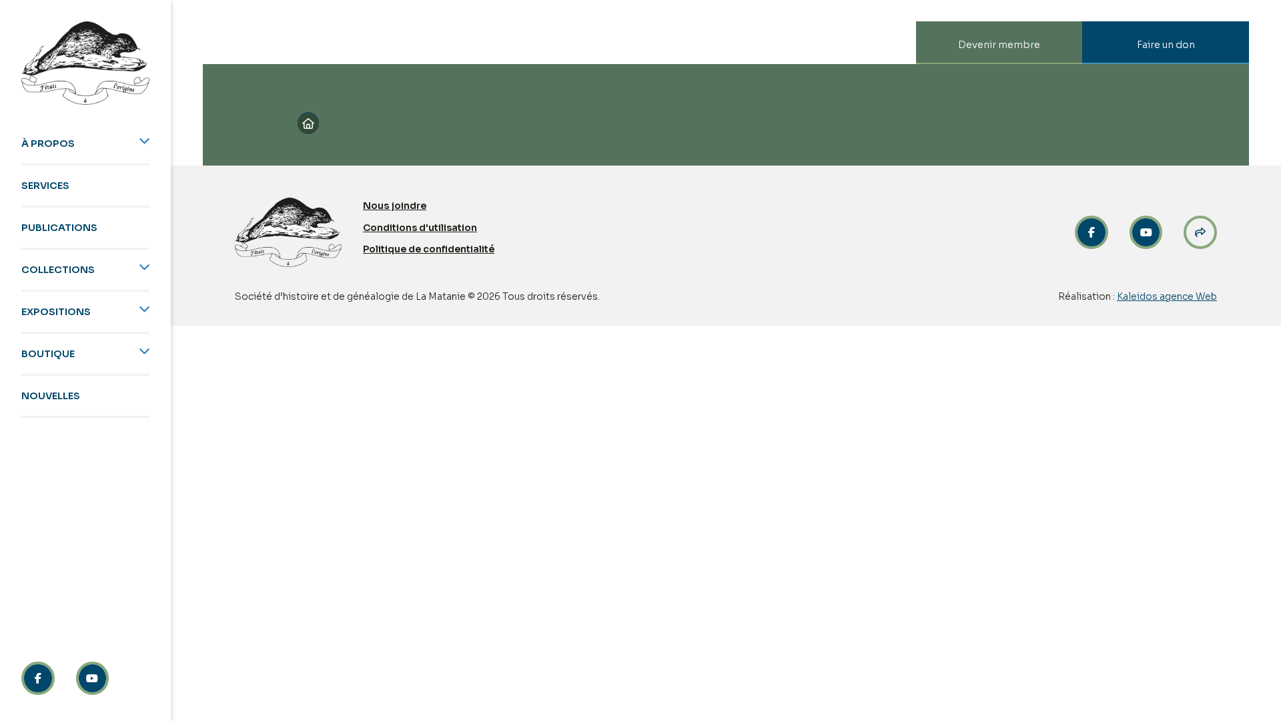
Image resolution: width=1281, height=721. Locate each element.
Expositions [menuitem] (56, 312)
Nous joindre (394, 206)
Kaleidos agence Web (1167, 296)
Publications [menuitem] (59, 228)
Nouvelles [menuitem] (50, 396)
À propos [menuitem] (48, 144)
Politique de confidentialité (428, 249)
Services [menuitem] (45, 186)
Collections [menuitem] (58, 270)
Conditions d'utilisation (420, 228)
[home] (85, 63)
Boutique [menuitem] (48, 354)
